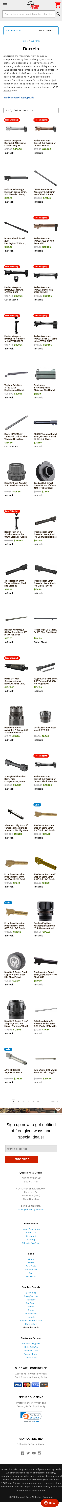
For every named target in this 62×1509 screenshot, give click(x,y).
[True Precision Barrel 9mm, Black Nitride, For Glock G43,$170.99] (45, 961)
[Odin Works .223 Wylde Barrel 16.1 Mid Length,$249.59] (45, 1059)
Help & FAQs (31, 1347)
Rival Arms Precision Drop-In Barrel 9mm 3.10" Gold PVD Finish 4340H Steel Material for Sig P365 (14, 928)
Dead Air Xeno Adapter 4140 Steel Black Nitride (16, 484)
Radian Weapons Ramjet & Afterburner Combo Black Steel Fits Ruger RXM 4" (45, 780)
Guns (31, 1259)
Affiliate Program (31, 1243)
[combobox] (28, 14)
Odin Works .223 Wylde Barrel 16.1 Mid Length (45, 1071)
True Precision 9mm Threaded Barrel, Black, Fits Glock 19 (15, 583)
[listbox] (24, 110)
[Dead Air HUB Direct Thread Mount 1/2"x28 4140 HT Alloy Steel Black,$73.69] (45, 472)
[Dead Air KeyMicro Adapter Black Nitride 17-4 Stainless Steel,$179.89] (45, 912)
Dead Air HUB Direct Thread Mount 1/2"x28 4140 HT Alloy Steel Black (45, 487)
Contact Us (31, 1357)
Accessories (31, 1269)
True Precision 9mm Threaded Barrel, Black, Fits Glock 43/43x (45, 583)
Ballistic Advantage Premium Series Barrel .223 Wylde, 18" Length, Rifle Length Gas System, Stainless (45, 1026)
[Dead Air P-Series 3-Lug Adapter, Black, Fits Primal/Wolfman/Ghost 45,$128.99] (16, 1010)
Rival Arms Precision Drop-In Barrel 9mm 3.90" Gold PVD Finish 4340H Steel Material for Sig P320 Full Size (44, 830)
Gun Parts (31, 1266)
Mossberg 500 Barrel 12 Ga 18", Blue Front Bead (45, 630)
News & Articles (31, 1229)
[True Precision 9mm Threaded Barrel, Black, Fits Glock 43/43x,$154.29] (45, 570)
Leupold (31, 1317)
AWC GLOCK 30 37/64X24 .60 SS (13, 1071)
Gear (31, 1273)
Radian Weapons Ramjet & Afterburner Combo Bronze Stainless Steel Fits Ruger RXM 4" (44, 145)
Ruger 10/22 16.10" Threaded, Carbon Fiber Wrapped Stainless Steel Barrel (16, 438)
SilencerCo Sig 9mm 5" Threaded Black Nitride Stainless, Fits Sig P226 (16, 828)
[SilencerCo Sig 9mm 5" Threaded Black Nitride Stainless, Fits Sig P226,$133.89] (16, 814)
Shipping (31, 1236)
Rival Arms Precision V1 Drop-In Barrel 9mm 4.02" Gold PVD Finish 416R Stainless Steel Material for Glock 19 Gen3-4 (45, 880)
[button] (31, 30)
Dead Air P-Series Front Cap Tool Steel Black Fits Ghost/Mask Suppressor (15, 976)
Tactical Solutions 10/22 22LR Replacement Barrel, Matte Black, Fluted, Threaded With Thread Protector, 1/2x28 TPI (15, 391)
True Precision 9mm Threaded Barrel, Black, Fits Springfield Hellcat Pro (45, 536)
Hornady (31, 1299)
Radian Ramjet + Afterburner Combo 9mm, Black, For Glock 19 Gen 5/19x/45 (15, 536)
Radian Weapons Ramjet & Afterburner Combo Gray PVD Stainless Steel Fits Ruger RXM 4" (15, 145)
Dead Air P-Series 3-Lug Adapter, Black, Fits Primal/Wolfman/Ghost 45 (16, 1025)
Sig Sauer (31, 1303)
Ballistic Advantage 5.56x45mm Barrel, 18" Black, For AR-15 (15, 632)
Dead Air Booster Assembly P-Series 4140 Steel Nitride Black (16, 730)
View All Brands (31, 1327)
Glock (31, 1310)
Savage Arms (31, 1296)
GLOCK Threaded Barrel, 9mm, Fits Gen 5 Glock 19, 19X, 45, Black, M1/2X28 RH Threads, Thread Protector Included (45, 440)
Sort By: (9, 110)
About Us (31, 1232)
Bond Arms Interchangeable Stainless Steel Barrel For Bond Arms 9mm (44, 389)
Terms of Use (31, 1350)
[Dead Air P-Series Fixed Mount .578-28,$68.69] (45, 716)
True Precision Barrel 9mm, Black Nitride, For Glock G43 (45, 974)
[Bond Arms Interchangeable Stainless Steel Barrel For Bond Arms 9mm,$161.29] (45, 374)
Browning (31, 1292)
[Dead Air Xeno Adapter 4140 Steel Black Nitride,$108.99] (16, 472)
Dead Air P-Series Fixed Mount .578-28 (45, 728)
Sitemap (31, 1239)
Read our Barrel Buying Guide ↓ (19, 97)
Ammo (31, 1262)
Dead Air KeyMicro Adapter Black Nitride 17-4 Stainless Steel (44, 925)
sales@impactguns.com (31, 1209)
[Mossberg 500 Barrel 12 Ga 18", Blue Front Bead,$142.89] (45, 619)
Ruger (31, 1306)
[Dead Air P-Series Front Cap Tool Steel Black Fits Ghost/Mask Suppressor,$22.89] (16, 961)
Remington (31, 1324)
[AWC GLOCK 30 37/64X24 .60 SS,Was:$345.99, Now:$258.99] (16, 1059)
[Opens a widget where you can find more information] (50, 1503)
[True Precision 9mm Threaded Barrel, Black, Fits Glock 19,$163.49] (16, 570)
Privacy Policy (31, 1354)
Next (53, 1101)
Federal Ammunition (31, 1320)
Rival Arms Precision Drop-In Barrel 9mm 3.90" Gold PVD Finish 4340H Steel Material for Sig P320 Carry (14, 879)
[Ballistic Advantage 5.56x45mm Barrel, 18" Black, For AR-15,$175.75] (16, 619)
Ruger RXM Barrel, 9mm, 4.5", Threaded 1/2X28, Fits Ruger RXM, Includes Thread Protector (46, 683)
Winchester (31, 1313)
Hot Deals (31, 1276)
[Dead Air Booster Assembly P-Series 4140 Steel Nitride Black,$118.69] (16, 716)
